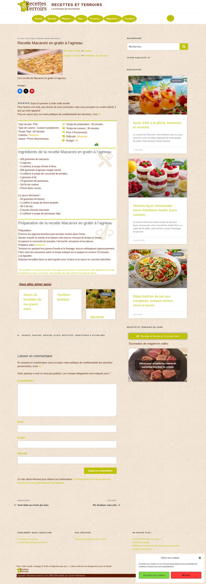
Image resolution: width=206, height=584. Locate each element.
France (77, 55)
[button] (199, 557)
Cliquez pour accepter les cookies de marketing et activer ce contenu (157, 365)
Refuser (186, 575)
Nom (20, 422)
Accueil (38, 18)
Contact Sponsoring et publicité (32, 542)
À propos (129, 18)
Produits (94, 18)
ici (99, 114)
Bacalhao (97, 317)
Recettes (52, 18)
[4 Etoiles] (26, 103)
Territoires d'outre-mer (96, 55)
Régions (66, 18)
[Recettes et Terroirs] (23, 572)
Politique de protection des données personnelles (156, 545)
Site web (22, 453)
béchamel (40, 245)
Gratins (88, 51)
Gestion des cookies (142, 549)
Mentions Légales (141, 542)
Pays (80, 18)
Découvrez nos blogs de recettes (90, 539)
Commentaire (25, 380)
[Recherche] (184, 46)
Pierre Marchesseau (48, 38)
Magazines (111, 18)
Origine (67, 55)
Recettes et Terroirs (77, 5)
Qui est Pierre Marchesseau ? (147, 539)
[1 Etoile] (18, 103)
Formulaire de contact (27, 539)
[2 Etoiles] (21, 103)
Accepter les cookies (154, 575)
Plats (77, 51)
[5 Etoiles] (28, 103)
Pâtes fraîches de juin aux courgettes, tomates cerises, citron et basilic (153, 301)
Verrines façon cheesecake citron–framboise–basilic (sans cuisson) (155, 210)
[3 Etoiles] (23, 103)
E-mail (21, 437)
